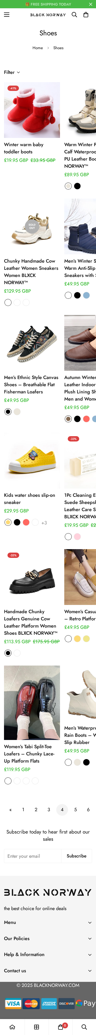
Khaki (86, 639)
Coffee (68, 295)
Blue (86, 295)
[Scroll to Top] (86, 1007)
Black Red (68, 762)
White (35, 522)
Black (77, 186)
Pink (77, 536)
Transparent (68, 536)
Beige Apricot (8, 302)
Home (38, 48)
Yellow (8, 522)
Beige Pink (26, 302)
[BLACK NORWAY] (48, 14)
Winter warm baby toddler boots (23, 148)
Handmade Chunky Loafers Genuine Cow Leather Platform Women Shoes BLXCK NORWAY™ (31, 622)
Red (86, 419)
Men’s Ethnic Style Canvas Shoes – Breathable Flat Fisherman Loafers (31, 384)
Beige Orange (17, 302)
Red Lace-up (35, 781)
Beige (68, 186)
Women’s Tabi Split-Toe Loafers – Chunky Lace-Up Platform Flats (29, 753)
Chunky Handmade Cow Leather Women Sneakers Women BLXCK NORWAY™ (31, 272)
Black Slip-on (8, 781)
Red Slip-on (17, 781)
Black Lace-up (26, 781)
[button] (86, 15)
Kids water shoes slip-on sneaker (29, 499)
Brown (68, 419)
